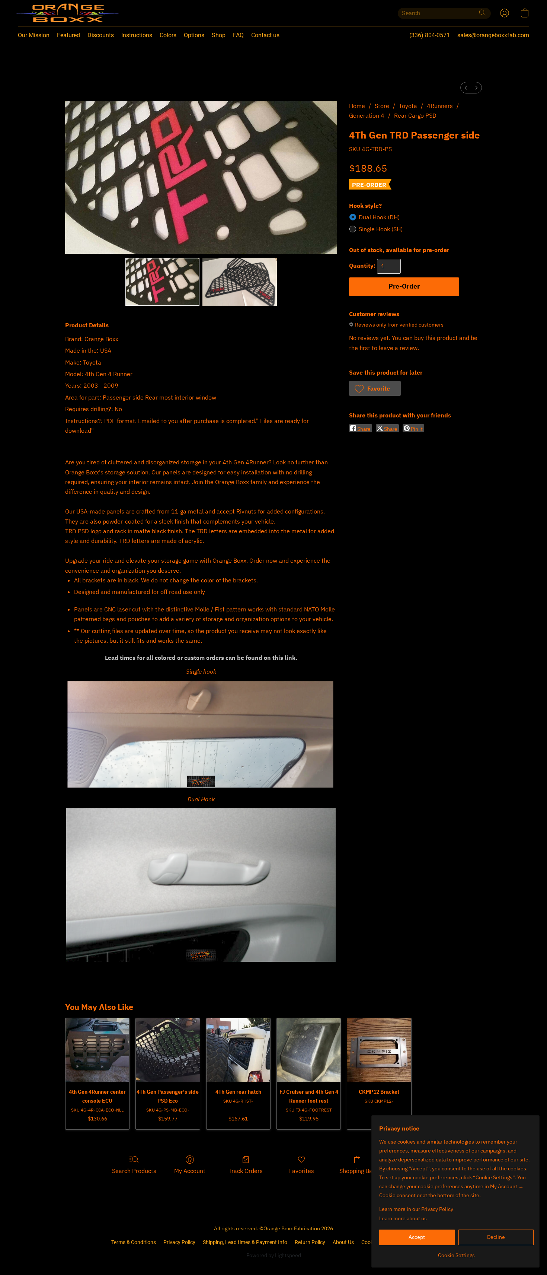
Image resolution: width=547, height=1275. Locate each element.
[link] (456, 1252)
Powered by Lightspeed (273, 1255)
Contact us (265, 35)
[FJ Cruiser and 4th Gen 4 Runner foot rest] (308, 1050)
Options (194, 35)
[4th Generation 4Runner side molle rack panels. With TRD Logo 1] (239, 282)
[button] (52, 13)
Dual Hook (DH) (379, 217)
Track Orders (245, 1170)
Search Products (134, 1170)
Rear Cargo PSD (415, 115)
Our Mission (33, 35)
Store (382, 105)
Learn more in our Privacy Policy (416, 1209)
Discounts (100, 35)
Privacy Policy (179, 1242)
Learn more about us (403, 1218)
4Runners (440, 105)
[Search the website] (482, 12)
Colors (168, 35)
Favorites (301, 1170)
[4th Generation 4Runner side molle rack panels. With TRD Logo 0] (162, 282)
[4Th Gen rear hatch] (238, 1050)
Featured (68, 35)
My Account (189, 1170)
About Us (343, 1242)
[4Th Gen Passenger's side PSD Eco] (167, 1050)
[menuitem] (466, 87)
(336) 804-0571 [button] (429, 35)
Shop (218, 35)
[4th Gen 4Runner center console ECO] (97, 1050)
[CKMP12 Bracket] (379, 1050)
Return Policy (310, 1242)
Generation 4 (366, 115)
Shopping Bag (357, 1170)
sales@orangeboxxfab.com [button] (493, 35)
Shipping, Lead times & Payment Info (245, 1242)
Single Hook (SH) (381, 229)
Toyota (408, 105)
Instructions (136, 35)
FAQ (238, 35)
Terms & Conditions (133, 1242)
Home (357, 105)
